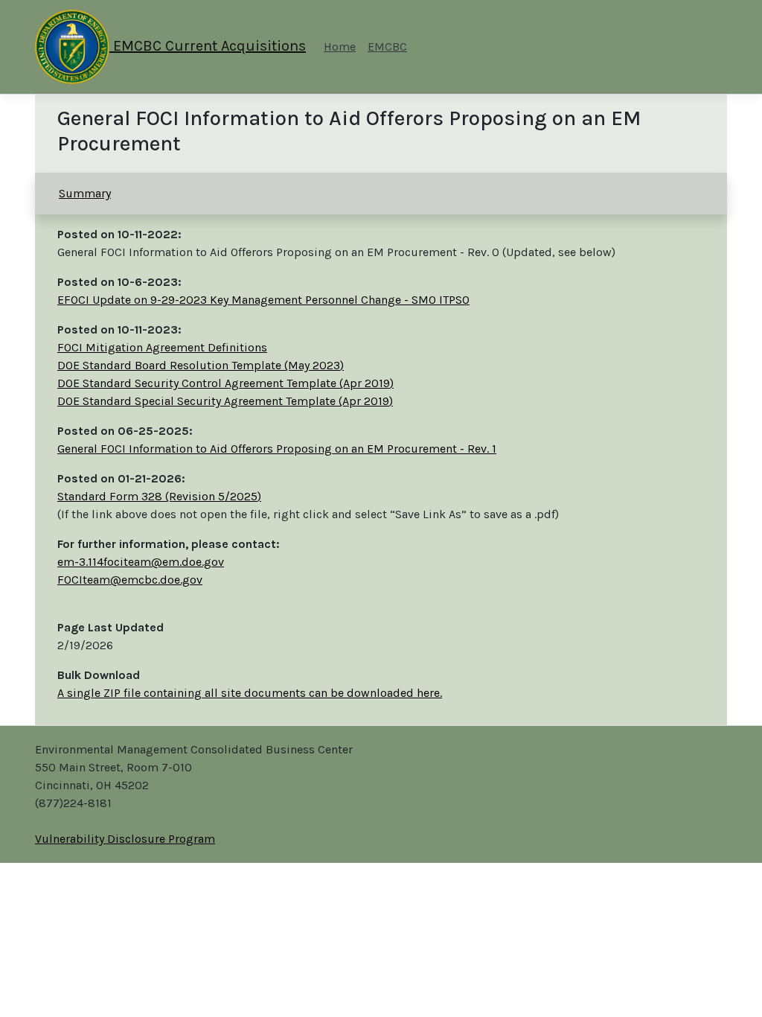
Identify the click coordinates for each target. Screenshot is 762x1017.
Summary (85, 193)
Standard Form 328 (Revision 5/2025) (159, 496)
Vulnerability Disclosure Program (125, 839)
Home (340, 46)
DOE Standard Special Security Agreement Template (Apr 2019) (225, 401)
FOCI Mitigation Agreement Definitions (162, 347)
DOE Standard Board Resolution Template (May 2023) (200, 365)
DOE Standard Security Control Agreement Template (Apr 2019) (225, 383)
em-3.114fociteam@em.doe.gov (140, 562)
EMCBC (387, 46)
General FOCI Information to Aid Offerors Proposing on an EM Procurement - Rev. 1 (276, 448)
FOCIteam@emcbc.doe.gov (129, 580)
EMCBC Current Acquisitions (207, 45)
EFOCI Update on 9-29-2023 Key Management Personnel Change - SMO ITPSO (263, 300)
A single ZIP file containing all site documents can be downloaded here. (249, 693)
